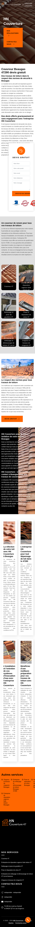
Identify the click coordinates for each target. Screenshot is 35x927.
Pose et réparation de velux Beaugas (27, 782)
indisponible (28, 3)
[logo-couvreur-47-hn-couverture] (6, 3)
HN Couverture (18, 920)
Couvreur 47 (5, 858)
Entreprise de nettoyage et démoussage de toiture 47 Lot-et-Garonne (17, 875)
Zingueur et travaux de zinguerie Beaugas (7, 783)
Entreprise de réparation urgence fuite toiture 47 (16, 862)
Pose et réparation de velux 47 (11, 870)
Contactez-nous (12, 43)
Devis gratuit (11, 419)
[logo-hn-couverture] (14, 822)
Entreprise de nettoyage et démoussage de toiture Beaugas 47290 (17, 785)
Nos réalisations (13, 32)
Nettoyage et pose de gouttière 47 (12, 866)
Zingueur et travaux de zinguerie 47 (12, 880)
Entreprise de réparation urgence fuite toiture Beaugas (7, 799)
